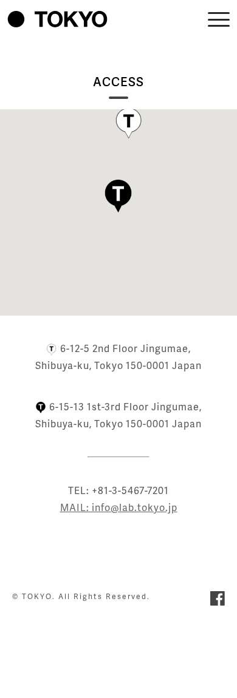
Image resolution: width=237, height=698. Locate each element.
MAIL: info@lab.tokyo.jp (118, 507)
